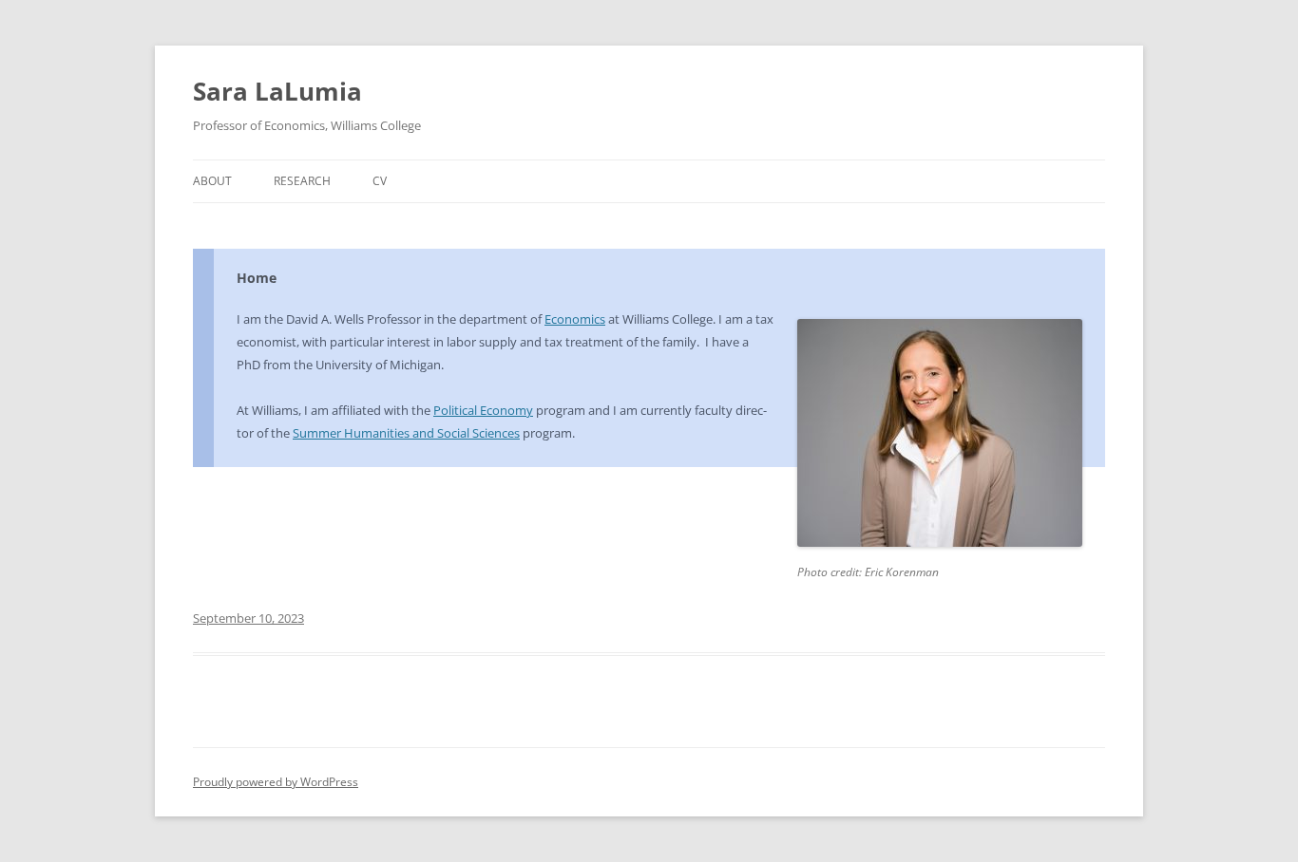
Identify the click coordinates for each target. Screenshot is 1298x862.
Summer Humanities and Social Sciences (406, 432)
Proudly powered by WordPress (275, 782)
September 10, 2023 (248, 618)
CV (379, 181)
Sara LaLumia (277, 91)
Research (302, 181)
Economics (574, 319)
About (212, 181)
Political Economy (483, 410)
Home (257, 278)
